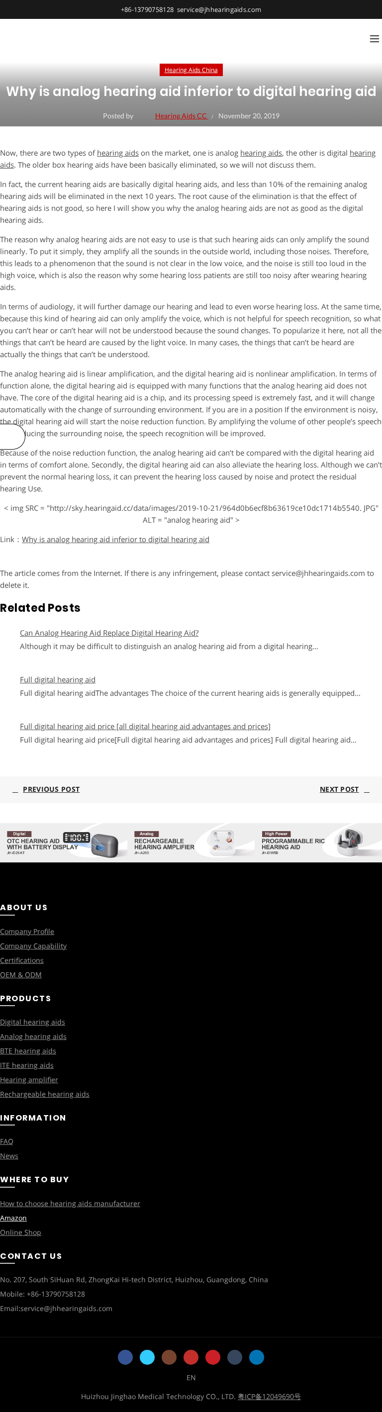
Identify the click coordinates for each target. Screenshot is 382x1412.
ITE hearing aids (27, 1065)
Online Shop (20, 1232)
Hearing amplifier (29, 1079)
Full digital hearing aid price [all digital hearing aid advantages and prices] (145, 726)
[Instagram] (169, 1357)
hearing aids (118, 153)
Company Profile (27, 931)
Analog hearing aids (33, 1036)
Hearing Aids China (191, 70)
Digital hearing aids (32, 1022)
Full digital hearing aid (58, 679)
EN (191, 1377)
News (9, 1155)
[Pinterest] (212, 1357)
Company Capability (33, 945)
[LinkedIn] (256, 1357)
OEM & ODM (21, 974)
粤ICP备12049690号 (269, 1396)
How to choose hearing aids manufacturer (70, 1203)
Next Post (339, 789)
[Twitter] (147, 1357)
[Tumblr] (234, 1357)
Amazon (13, 1218)
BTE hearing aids (28, 1050)
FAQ (6, 1141)
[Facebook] (125, 1357)
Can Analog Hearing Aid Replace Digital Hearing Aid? (109, 633)
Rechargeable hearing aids (45, 1094)
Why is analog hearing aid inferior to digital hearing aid (115, 539)
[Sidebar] (12, 437)
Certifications (22, 960)
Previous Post (51, 789)
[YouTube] (191, 1357)
